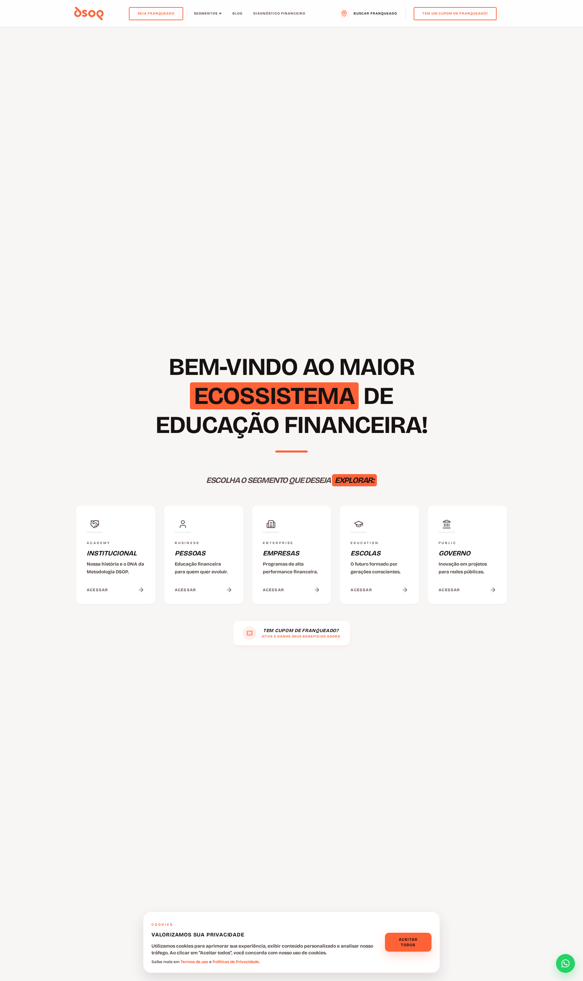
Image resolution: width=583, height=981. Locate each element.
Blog (237, 13)
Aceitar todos (408, 942)
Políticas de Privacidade (236, 961)
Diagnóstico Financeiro (279, 13)
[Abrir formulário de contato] (565, 963)
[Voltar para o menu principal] (89, 13)
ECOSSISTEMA (274, 395)
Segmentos (206, 13)
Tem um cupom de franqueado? (455, 13)
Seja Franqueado (156, 13)
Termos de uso (194, 961)
